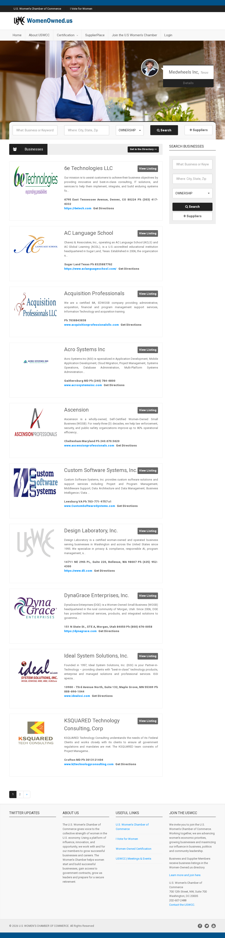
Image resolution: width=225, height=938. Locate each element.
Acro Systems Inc (84, 349)
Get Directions (103, 208)
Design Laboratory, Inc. (91, 531)
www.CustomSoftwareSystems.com (90, 506)
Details (188, 87)
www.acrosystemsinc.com (83, 385)
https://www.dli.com (78, 570)
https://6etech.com (78, 208)
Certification (65, 35)
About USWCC (39, 35)
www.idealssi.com (77, 696)
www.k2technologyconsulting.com (89, 764)
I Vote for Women (81, 8)
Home (17, 35)
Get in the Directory (142, 149)
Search (165, 130)
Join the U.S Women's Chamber (134, 35)
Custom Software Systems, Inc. (100, 470)
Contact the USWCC (181, 904)
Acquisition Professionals (94, 293)
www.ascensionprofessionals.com (89, 445)
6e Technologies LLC (88, 168)
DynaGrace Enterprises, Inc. (96, 595)
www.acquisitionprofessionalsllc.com (91, 324)
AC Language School (88, 233)
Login (168, 35)
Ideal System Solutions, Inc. (96, 656)
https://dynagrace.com (80, 631)
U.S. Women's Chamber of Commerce (37, 8)
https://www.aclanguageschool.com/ (90, 268)
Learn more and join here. (185, 875)
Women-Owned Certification (133, 848)
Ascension (76, 410)
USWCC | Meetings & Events (133, 858)
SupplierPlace (95, 35)
